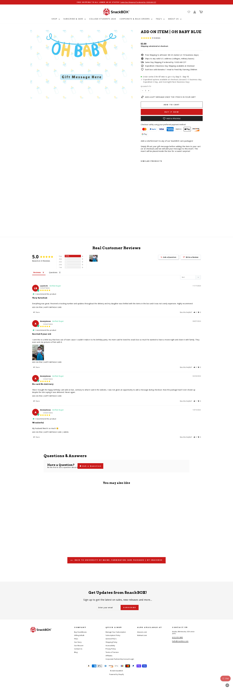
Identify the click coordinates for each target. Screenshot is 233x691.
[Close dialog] (161, 317)
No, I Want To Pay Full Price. (140, 368)
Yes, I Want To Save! (140, 360)
